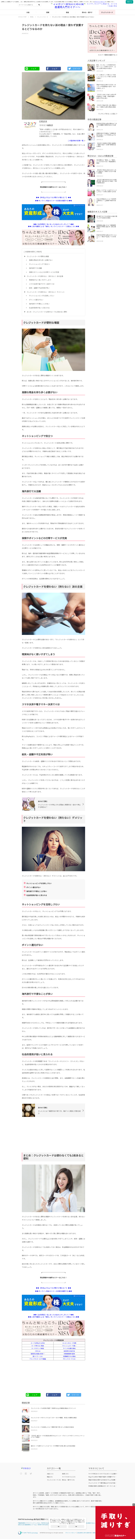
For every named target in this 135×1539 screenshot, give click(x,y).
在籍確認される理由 (69, 1356)
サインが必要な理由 (69, 1348)
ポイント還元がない (36, 299)
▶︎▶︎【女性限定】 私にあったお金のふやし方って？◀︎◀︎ (53, 224)
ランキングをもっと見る (107, 113)
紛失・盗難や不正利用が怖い (39, 288)
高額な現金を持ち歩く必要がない (41, 260)
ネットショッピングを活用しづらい (41, 295)
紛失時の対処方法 (69, 1351)
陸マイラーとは (37, 1356)
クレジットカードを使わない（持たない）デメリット (46, 292)
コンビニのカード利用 (69, 1343)
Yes (58, 1526)
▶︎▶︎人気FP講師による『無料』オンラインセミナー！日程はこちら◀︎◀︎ (53, 226)
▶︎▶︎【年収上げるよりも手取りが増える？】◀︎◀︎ (53, 197)
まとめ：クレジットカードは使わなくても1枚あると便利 (47, 312)
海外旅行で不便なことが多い (39, 304)
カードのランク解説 (37, 1348)
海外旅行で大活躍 (35, 268)
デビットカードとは (69, 1359)
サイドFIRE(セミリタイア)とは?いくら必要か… (103, 1474)
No (76, 1526)
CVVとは (37, 1351)
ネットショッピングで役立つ (39, 264)
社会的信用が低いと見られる (39, 307)
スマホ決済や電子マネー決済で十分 (41, 284)
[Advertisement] (53, 50)
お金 (50, 1474)
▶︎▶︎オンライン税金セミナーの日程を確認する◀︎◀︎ (53, 200)
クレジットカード (54, 1480)
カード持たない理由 (37, 1346)
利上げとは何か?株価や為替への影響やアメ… (102, 1477)
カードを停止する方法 (38, 1343)
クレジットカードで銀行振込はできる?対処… (102, 1483)
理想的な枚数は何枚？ (38, 1354)
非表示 (38, 251)
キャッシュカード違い (69, 1346)
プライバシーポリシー (70, 1532)
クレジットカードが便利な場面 (38, 256)
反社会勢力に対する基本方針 (84, 1532)
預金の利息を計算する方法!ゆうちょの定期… (102, 1480)
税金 (50, 1477)
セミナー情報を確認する (107, 55)
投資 (65, 1474)
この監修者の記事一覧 (76, 140)
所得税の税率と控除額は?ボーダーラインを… (102, 1486)
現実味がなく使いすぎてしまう (40, 280)
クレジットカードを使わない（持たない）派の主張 (45, 276)
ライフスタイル (68, 1477)
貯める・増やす (68, 1480)
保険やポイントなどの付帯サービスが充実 (44, 272)
